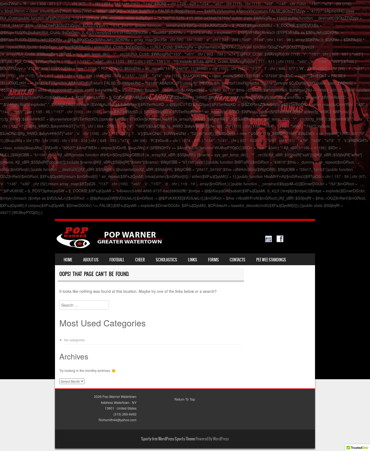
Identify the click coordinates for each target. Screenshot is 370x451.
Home (68, 260)
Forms (213, 260)
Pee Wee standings (271, 260)
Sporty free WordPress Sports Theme (168, 439)
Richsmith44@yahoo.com (118, 419)
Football (116, 260)
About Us (91, 260)
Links (192, 260)
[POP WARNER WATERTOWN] (170, 246)
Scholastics (166, 260)
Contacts (237, 260)
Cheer (140, 260)
